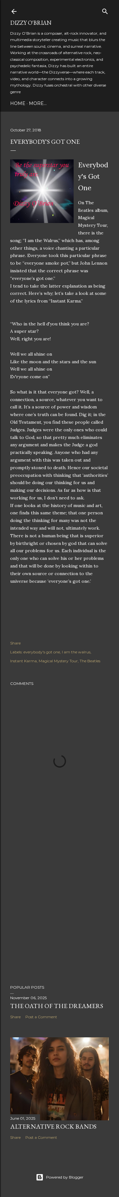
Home (17, 103)
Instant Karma (23, 660)
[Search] (105, 10)
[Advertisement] (59, 909)
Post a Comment (41, 1016)
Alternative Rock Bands (53, 1126)
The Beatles (90, 660)
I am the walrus (76, 652)
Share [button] (15, 643)
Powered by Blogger (64, 1177)
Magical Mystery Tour (58, 660)
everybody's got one (41, 652)
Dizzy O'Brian (30, 22)
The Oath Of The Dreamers (56, 1006)
